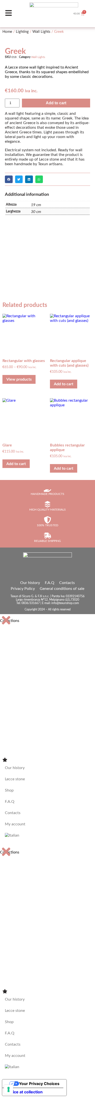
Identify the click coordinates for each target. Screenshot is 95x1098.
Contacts (67, 583)
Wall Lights (41, 32)
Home (7, 32)
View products (19, 379)
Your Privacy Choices (39, 1083)
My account (15, 824)
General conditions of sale (62, 589)
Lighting (22, 32)
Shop (9, 790)
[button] (9, 179)
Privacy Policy (23, 589)
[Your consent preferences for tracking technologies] (8, 1089)
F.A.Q (49, 583)
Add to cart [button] (63, 384)
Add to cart (56, 103)
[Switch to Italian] (47, 835)
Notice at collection (24, 1091)
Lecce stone (15, 779)
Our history (30, 583)
